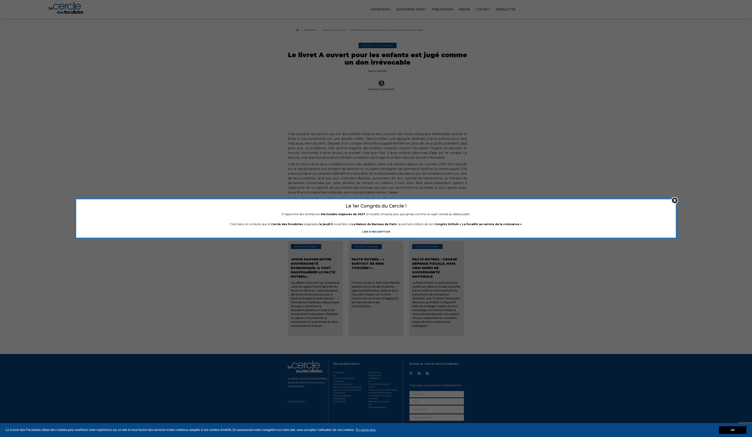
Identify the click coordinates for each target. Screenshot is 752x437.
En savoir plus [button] (366, 430)
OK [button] (733, 430)
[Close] (674, 200)
